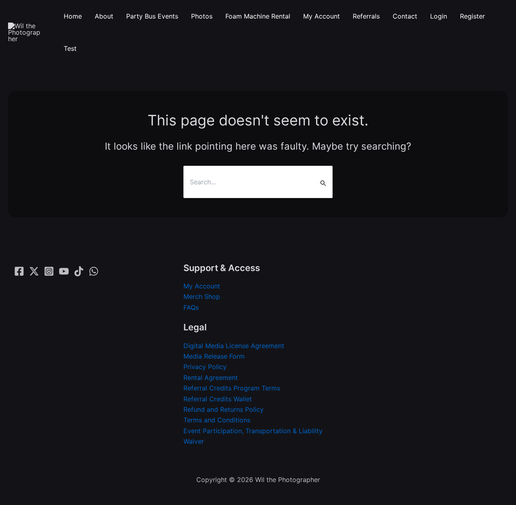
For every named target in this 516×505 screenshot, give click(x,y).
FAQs (191, 307)
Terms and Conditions (216, 420)
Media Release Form (214, 356)
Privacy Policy (205, 367)
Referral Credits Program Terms (231, 388)
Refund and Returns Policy (223, 409)
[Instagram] (49, 271)
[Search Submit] (323, 183)
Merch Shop (201, 296)
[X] (34, 271)
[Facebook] (19, 271)
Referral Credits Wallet (217, 399)
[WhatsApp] (94, 271)
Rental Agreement (210, 378)
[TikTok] (79, 271)
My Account (201, 286)
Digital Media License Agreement (233, 346)
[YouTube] (64, 271)
